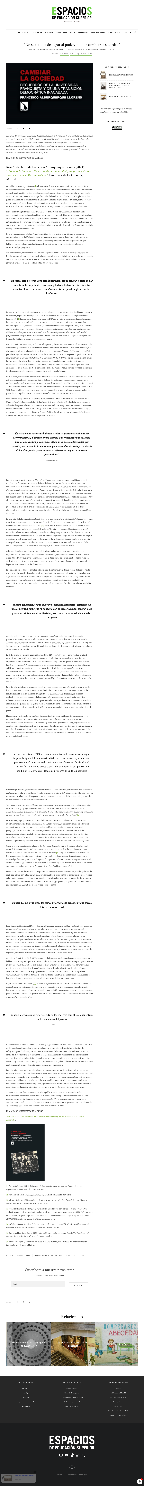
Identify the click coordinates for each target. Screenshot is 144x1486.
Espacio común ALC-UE (26, 1402)
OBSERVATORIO (98, 32)
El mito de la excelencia (120, 97)
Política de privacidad (72, 1402)
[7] (35, 983)
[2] (19, 319)
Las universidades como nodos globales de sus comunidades (119, 86)
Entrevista (25, 1388)
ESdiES (55, 53)
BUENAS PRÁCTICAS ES (65, 32)
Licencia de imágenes (71, 1393)
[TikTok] (72, 1455)
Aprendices (26, 1406)
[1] (36, 186)
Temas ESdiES (114, 32)
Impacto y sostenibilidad (81, 53)
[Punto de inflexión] (27, 1344)
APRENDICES (83, 32)
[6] (35, 926)
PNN (68, 1255)
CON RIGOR (37, 32)
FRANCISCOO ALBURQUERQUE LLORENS (49, 1255)
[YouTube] (67, 1455)
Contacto (118, 1388)
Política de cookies (72, 1406)
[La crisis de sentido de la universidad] (71, 1344)
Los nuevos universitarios (121, 75)
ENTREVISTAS (23, 32)
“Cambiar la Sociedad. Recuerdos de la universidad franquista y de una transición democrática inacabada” (48, 173)
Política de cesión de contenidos (72, 1397)
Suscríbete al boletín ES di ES (118, 1411)
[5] (57, 853)
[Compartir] (17, 128)
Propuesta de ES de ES (118, 1397)
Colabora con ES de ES (118, 1393)
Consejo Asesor (118, 1402)
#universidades (23, 1255)
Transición (79, 1255)
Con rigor (25, 1393)
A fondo (26, 1397)
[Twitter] (130, 32)
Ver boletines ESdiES (72, 1388)
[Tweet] (23, 128)
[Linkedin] (78, 1455)
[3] (43, 526)
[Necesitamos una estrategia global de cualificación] (115, 1344)
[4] (78, 815)
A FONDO (49, 32)
